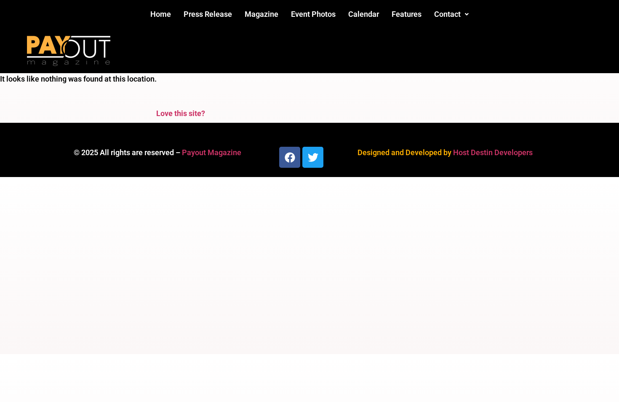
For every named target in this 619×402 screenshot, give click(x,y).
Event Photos (313, 14)
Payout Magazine (211, 152)
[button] (451, 14)
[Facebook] (289, 157)
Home (160, 14)
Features (407, 14)
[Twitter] (312, 157)
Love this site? (180, 113)
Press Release (208, 14)
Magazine (261, 14)
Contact (447, 14)
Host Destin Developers (493, 152)
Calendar (363, 14)
